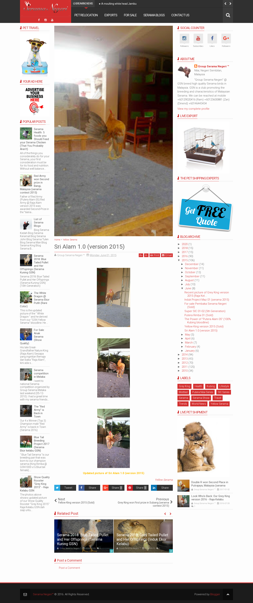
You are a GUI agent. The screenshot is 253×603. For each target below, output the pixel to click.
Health (198, 386)
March (189, 342)
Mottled (183, 392)
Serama (183, 397)
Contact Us (180, 15)
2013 (185, 358)
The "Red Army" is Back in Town (39, 411)
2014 (185, 354)
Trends (183, 403)
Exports (110, 15)
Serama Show (201, 397)
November (192, 268)
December (192, 264)
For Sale (130, 15)
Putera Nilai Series (202, 392)
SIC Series (223, 392)
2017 (185, 252)
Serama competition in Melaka (41, 373)
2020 (185, 244)
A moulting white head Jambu (119, 3)
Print (156, 255)
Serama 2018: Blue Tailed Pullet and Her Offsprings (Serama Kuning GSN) (83, 539)
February (191, 346)
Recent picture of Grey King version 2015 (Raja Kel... (206, 294)
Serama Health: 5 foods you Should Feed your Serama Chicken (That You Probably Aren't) (34, 139)
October (190, 272)
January (190, 350)
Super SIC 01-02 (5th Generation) (204, 311)
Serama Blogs (154, 15)
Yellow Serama (164, 479)
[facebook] (39, 20)
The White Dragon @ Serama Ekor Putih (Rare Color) (34, 299)
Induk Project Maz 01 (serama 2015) (206, 299)
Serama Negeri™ (43, 594)
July (188, 284)
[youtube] (52, 20)
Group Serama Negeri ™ (213, 66)
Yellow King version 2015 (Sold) (204, 326)
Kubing (211, 386)
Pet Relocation (86, 15)
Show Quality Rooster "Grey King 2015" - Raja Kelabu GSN (35, 484)
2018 (185, 248)
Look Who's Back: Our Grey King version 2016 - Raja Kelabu (210, 497)
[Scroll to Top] (228, 594)
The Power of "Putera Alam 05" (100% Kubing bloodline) (207, 320)
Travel (217, 397)
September (192, 276)
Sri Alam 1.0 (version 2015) (200, 330)
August (189, 280)
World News (199, 403)
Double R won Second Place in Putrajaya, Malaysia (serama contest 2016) (209, 486)
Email (168, 255)
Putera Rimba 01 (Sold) (198, 315)
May (188, 334)
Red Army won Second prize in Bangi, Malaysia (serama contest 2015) (34, 184)
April (188, 338)
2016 (185, 256)
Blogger (215, 594)
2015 (185, 260)
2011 (185, 366)
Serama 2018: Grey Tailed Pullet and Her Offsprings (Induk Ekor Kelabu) (142, 539)
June (188, 288)
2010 (185, 370)
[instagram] (46, 20)
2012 (185, 362)
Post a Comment (69, 568)
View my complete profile (193, 108)
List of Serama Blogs (38, 223)
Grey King (184, 386)
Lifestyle (224, 386)
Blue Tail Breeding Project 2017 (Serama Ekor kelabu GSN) (34, 444)
